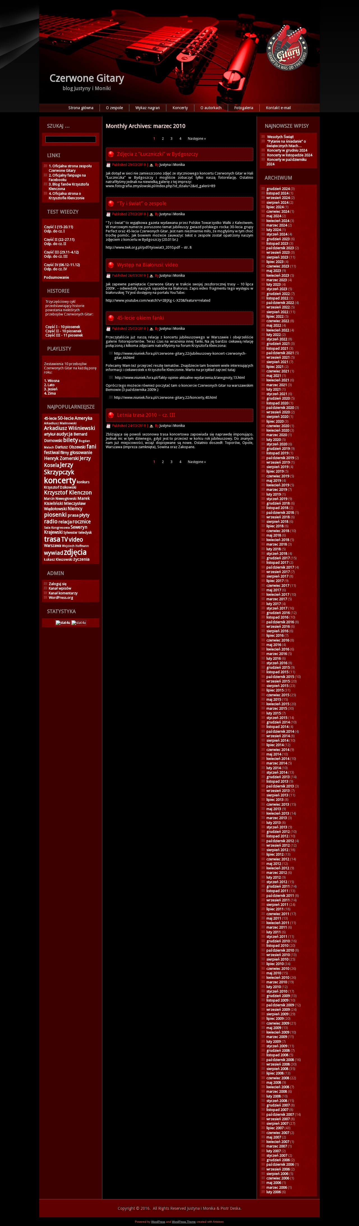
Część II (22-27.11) (59, 239)
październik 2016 (280, 622)
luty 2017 (273, 604)
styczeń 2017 (276, 608)
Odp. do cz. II (55, 244)
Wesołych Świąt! (280, 137)
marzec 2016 (276, 654)
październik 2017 (280, 567)
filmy (64, 452)
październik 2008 (280, 1060)
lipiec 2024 (275, 207)
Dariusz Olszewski (70, 447)
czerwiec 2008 (277, 1078)
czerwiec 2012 (277, 859)
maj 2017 (273, 590)
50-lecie (65, 418)
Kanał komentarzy (63, 593)
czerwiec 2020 (277, 426)
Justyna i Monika (172, 165)
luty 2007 (273, 1151)
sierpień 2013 (277, 795)
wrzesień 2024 (278, 198)
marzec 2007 (276, 1146)
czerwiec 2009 (277, 1023)
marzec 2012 (276, 872)
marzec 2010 (276, 982)
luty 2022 (273, 335)
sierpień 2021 (277, 362)
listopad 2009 (277, 1000)
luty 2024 (273, 230)
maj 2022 (273, 325)
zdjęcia (75, 552)
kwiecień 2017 (277, 594)
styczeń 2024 (276, 234)
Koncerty (180, 108)
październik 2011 (280, 895)
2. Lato (49, 385)
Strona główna (80, 108)
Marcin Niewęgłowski (60, 499)
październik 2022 (280, 303)
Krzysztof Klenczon (68, 492)
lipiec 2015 (275, 690)
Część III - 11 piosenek (64, 335)
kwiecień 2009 (277, 1032)
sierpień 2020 (277, 416)
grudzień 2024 (278, 189)
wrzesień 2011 (278, 900)
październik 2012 (280, 841)
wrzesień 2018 (278, 517)
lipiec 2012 (275, 854)
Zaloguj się (57, 584)
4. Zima (50, 393)
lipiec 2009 (275, 1018)
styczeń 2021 (276, 394)
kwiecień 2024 (277, 221)
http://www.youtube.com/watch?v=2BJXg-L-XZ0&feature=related (158, 300)
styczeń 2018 (276, 553)
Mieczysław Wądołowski (65, 506)
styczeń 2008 (276, 1101)
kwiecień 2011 (277, 923)
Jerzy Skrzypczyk (59, 468)
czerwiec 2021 (277, 371)
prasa (73, 515)
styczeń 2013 (276, 827)
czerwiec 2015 (277, 695)
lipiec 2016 (275, 635)
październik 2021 (280, 353)
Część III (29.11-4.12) (61, 252)
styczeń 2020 (276, 444)
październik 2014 (280, 731)
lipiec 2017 (275, 581)
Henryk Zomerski (61, 458)
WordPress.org (61, 597)
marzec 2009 (276, 1037)
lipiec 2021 (275, 367)
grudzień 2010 (278, 941)
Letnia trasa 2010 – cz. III (146, 415)
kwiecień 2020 (277, 430)
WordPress (158, 1221)
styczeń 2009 (276, 1046)
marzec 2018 (276, 544)
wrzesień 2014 (278, 736)
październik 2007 (280, 1114)
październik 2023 (280, 248)
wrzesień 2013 (278, 791)
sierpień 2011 (277, 904)
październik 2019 (280, 458)
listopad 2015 (277, 672)
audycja (64, 434)
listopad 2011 (277, 891)
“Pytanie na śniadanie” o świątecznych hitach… (286, 143)
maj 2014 (273, 754)
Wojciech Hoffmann (75, 546)
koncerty (60, 480)
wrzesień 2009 (278, 1009)
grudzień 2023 (278, 239)
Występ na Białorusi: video (147, 265)
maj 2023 (273, 271)
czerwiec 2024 (277, 211)
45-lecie (50, 418)
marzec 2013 (276, 818)
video (76, 539)
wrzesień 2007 (278, 1119)
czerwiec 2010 (277, 968)
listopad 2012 (277, 836)
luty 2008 (273, 1096)
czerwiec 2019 (277, 476)
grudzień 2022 (278, 294)
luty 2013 (273, 823)
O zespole (114, 108)
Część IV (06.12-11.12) (62, 265)
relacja (65, 521)
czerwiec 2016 (277, 640)
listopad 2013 (277, 781)
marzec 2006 (276, 1187)
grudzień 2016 (278, 613)
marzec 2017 (276, 599)
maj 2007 (273, 1137)
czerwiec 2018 (277, 531)
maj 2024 (273, 216)
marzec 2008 (276, 1091)
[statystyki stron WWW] (63, 622)
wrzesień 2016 (278, 626)
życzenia (81, 559)
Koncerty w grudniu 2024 (287, 150)
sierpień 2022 (277, 312)
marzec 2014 (276, 763)
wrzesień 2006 (278, 1169)
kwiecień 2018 (277, 540)
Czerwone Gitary (87, 78)
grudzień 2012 (278, 831)
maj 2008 (273, 1082)
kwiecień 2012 (277, 868)
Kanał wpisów (60, 588)
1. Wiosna (51, 381)
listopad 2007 (277, 1110)
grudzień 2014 (278, 722)
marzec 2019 (276, 489)
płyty (84, 515)
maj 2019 (273, 480)
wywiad (53, 553)
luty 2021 (273, 389)
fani (91, 446)
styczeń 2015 (276, 718)
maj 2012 (273, 863)
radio (50, 521)
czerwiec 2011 (277, 914)
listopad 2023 (277, 243)
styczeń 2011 (276, 936)
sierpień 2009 (277, 1014)
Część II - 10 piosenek (63, 331)
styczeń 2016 (276, 663)
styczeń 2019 (276, 499)
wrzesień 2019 (278, 462)
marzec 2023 (276, 280)
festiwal (51, 452)
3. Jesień (50, 389)
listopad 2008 (277, 1055)
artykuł (50, 434)
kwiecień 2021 (277, 380)
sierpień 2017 (277, 576)
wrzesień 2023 (278, 252)
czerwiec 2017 (277, 585)
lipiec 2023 (275, 262)
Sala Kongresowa (57, 528)
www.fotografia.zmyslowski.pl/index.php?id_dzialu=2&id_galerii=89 (160, 186)
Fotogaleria (243, 108)
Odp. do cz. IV (55, 269)
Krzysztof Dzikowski (60, 487)
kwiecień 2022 (277, 330)
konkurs (83, 482)
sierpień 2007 (277, 1123)
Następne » (197, 138)
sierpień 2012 (277, 850)
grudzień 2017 (278, 558)
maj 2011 (273, 918)
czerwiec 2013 (277, 804)
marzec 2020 (276, 435)
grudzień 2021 (278, 344)
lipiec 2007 (275, 1128)
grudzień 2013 (278, 777)
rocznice (82, 521)
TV (64, 539)
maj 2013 (273, 809)
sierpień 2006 (277, 1174)
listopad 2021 (277, 348)
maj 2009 (273, 1028)
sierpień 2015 (277, 686)
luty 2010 (273, 987)
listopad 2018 (277, 508)
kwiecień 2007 (277, 1142)
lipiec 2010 (275, 964)
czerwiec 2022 (277, 321)
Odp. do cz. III (56, 256)
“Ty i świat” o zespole (142, 203)
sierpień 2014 (277, 740)
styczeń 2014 (276, 772)
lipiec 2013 (275, 800)
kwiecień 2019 (277, 485)
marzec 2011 (276, 927)
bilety (70, 440)
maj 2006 (273, 1183)
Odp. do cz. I (54, 231)
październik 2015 (280, 677)
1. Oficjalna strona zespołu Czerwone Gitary (70, 168)
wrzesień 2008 (278, 1064)
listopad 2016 (277, 617)
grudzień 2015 (278, 667)
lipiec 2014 (275, 745)
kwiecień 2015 (277, 704)
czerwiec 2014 (277, 750)
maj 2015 (273, 699)
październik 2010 (280, 950)
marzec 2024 (276, 225)
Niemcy (75, 508)
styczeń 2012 (276, 882)
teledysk (85, 532)
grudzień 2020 (278, 398)
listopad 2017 (277, 562)
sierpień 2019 (277, 467)
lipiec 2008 (275, 1073)
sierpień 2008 (277, 1069)
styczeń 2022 (276, 339)
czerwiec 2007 (277, 1133)
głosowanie (81, 452)
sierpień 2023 (277, 257)
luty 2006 (273, 1192)
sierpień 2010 (277, 959)
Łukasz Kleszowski (58, 560)
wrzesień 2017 (278, 572)
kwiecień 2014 (277, 759)
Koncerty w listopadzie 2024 (289, 155)
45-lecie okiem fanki (140, 318)
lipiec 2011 (275, 909)
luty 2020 (273, 439)
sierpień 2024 (277, 202)
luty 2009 (273, 1041)
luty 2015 (273, 713)
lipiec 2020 (275, 421)
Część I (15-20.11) (58, 227)
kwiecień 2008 (277, 1087)
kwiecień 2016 (277, 649)
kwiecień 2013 (277, 813)
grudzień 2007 (278, 1105)
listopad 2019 (277, 453)
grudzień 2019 (278, 448)
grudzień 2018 (278, 503)
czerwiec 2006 (277, 1178)
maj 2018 (273, 535)
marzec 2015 (276, 708)
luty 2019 (273, 494)
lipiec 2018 (275, 526)
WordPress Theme (184, 1221)
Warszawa (52, 545)
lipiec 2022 (275, 316)
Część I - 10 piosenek (62, 327)
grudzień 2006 (278, 1160)
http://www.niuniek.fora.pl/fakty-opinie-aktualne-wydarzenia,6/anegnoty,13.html (179, 377)
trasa (52, 539)
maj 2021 (273, 375)
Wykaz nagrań (147, 108)
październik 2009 (280, 1005)
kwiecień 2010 (277, 977)
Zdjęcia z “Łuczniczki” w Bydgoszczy (157, 154)
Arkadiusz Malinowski (60, 423)
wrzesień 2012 (278, 845)
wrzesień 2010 (278, 955)
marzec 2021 (276, 385)
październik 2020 (280, 407)
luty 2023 (273, 284)
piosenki (55, 514)
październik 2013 (280, 786)
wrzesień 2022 (278, 307)
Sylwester (70, 533)
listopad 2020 (277, 403)
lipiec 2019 (275, 471)
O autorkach (211, 108)
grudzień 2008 (278, 1050)
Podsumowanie (56, 277)
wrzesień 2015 (278, 681)
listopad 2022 (277, 298)
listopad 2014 (277, 727)
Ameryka (83, 418)
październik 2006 (280, 1164)
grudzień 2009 (278, 996)
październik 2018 (280, 512)
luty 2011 (273, 932)
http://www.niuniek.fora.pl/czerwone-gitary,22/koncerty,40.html (165, 397)
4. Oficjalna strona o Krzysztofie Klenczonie (66, 195)
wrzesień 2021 (278, 357)
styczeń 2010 (276, 991)
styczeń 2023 (276, 289)
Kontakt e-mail (278, 108)
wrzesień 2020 (278, 412)
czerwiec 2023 (277, 266)
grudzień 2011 (278, 886)
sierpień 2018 (277, 521)
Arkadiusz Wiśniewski (69, 428)
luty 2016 (273, 658)
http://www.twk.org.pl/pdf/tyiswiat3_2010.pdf (143, 247)
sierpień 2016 (277, 631)
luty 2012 (273, 877)
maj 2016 (273, 645)
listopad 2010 (277, 945)
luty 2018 (273, 549)
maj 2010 (273, 973)
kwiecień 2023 (277, 275)
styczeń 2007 (276, 1155)
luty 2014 (273, 768)
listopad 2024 (277, 193)
